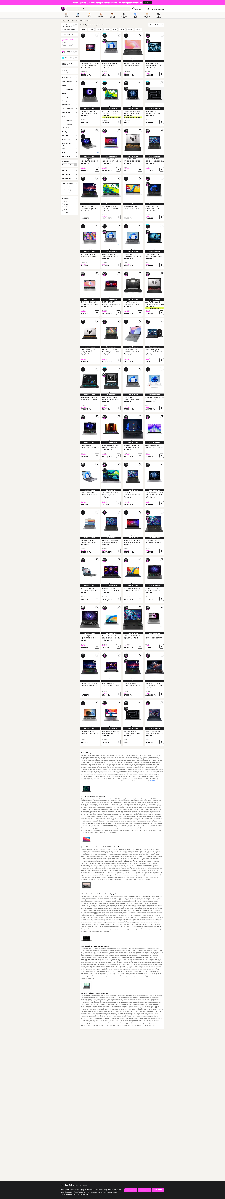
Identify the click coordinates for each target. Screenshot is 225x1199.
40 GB (130, 29)
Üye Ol (157, 9)
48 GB (122, 29)
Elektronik (70, 21)
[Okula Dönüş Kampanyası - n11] (112, 2)
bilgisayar (152, 780)
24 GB (107, 29)
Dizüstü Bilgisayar (86, 21)
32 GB (91, 29)
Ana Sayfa (63, 21)
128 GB (138, 29)
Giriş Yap (161, 9)
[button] (88, 58)
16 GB (83, 29)
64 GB (99, 29)
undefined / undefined (70, 29)
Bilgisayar (77, 21)
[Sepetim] (147, 8)
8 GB (114, 29)
